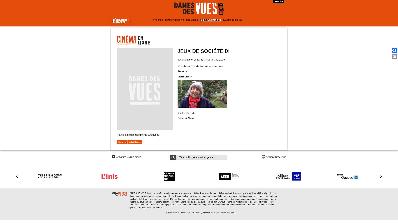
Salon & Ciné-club (232, 20)
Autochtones (135, 142)
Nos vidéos (192, 20)
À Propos (158, 20)
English (279, 1)
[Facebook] (394, 50)
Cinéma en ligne (212, 20)
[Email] (394, 57)
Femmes (122, 142)
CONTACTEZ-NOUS (275, 157)
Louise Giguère (185, 77)
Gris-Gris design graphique (224, 212)
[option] (50, 176)
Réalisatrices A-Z (174, 20)
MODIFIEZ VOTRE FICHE (128, 157)
